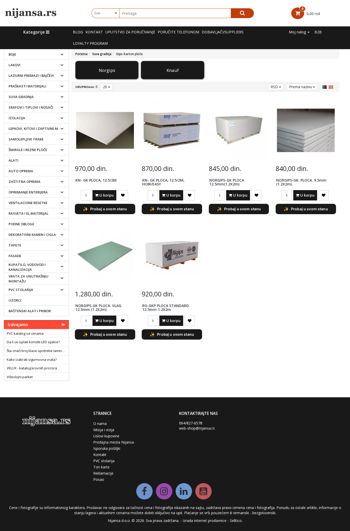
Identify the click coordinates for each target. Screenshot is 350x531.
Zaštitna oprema (24, 181)
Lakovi (14, 65)
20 (105, 86)
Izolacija (17, 118)
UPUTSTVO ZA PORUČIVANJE (130, 31)
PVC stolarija (21, 289)
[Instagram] (164, 491)
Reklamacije (103, 473)
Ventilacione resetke (28, 202)
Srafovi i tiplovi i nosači (31, 107)
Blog (78, 31)
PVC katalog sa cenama (25, 333)
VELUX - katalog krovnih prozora (32, 368)
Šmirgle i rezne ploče (28, 149)
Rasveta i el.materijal (28, 213)
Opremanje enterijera (28, 192)
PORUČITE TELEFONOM (178, 31)
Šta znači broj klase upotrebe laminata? (38, 350)
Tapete (15, 245)
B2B (318, 31)
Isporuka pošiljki (106, 448)
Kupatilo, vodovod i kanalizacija (27, 267)
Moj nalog (298, 31)
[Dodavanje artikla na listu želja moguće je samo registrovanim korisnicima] (122, 195)
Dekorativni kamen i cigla (32, 234)
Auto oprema (21, 171)
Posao (98, 479)
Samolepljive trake (26, 139)
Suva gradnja (21, 96)
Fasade (15, 255)
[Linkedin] (183, 491)
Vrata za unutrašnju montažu (28, 278)
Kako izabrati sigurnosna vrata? (32, 359)
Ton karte (101, 467)
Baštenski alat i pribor (30, 311)
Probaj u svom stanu (105, 209)
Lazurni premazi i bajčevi (31, 75)
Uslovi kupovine (106, 435)
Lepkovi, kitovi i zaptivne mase (36, 128)
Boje (12, 54)
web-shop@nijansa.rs (197, 428)
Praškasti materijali (27, 86)
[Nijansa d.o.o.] (31, 13)
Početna (81, 54)
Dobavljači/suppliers (223, 31)
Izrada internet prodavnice (204, 520)
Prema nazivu (301, 86)
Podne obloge (21, 224)
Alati (13, 160)
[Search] (242, 13)
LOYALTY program (90, 43)
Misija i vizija (103, 429)
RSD (275, 86)
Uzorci (15, 300)
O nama (100, 423)
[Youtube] (203, 491)
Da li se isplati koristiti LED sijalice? (33, 342)
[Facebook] (144, 491)
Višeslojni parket (20, 377)
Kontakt (94, 31)
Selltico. (236, 520)
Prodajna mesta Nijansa (113, 442)
